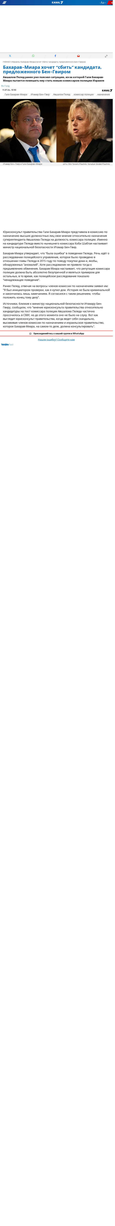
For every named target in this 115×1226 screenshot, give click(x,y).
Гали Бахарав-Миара (16, 95)
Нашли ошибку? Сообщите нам (56, 340)
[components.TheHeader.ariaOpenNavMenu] (18, 2)
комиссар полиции (84, 95)
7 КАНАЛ (6, 62)
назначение (103, 95)
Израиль (16, 62)
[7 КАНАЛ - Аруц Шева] (57, 2)
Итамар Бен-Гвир (40, 95)
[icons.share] (110, 3)
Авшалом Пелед (61, 95)
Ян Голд (5, 86)
